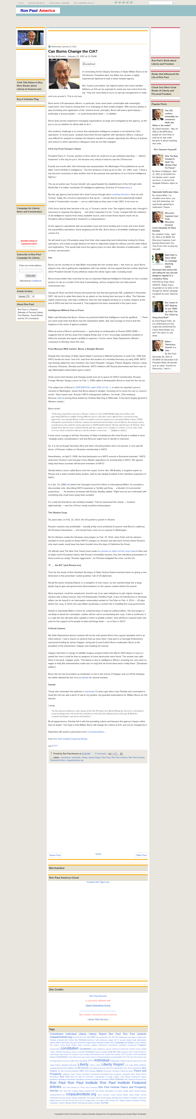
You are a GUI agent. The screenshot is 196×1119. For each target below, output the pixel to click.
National (96, 1068)
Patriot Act (124, 1071)
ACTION (115, 1037)
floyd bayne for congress (69, 1054)
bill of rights (87, 1043)
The (63, 1100)
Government (62, 1057)
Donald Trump (134, 1049)
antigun (111, 1040)
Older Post (141, 855)
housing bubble (116, 1057)
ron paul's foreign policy (124, 1091)
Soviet (103, 1098)
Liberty (84, 757)
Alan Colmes (69, 1040)
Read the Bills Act (77, 1077)
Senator (74, 1098)
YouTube (104, 1103)
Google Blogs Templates (136, 1114)
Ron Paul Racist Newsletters (102, 1091)
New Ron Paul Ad (112, 1068)
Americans (103, 1040)
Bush (112, 1043)
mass (131, 1065)
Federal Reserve (140, 1052)
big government (76, 1043)
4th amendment (102, 1037)
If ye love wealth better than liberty (75, 1061)
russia (113, 1095)
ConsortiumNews (95, 732)
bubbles (107, 1043)
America (82, 1040)
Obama (99, 1071)
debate (85, 677)
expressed (90, 691)
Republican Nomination (67, 1079)
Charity (74, 1045)
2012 (93, 1037)
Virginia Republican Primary (135, 1100)
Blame (94, 1043)
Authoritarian (141, 1040)
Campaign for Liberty (124, 1042)
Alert (76, 1040)
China (80, 1045)
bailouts (52, 1043)
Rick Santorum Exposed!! (165, 149)
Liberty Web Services (98, 1019)
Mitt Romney (83, 1068)
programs (117, 1074)
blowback (100, 1043)
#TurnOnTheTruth (79, 1037)
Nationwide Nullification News (165, 192)
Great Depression (74, 1057)
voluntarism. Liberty (57, 1103)
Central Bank (65, 1045)
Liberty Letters (95, 1065)
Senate (68, 1098)
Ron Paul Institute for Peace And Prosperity (80, 1087)
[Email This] (112, 753)
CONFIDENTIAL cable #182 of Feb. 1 (92, 387)
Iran (131, 1061)
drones (74, 1052)
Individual (76, 757)
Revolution (106, 1079)
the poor (75, 1100)
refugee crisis (119, 1077)
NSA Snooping (90, 1071)
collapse (94, 1045)
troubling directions (120, 194)
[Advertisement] (124, 11)
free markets (116, 1054)
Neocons (102, 1068)
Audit (134, 1040)
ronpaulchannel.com (57, 1095)
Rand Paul (64, 1077)
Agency (134, 1037)
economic (81, 1052)
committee (122, 1045)
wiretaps (97, 1103)
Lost (126, 1065)
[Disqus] (98, 806)
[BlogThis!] (115, 753)
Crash (94, 1049)
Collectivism (102, 1045)
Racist (138, 1074)
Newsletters (136, 1068)
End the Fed (114, 1052)
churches (86, 1045)
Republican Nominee (84, 1079)
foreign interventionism (92, 1054)
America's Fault (93, 1040)
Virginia (122, 1100)
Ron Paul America (73, 1114)
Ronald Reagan (140, 1091)
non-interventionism (71, 1071)
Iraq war (136, 1061)
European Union (127, 1052)
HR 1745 (126, 1057)
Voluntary (68, 1103)
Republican (54, 1079)
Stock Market (124, 1098)
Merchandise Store (36, 3)
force (82, 1054)
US (80, 1100)
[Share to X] (118, 753)
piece (127, 187)
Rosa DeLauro (103, 1095)
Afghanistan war (125, 1037)
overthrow (116, 1071)
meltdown (142, 1065)
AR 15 (116, 1040)
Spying (108, 1098)
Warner (75, 1103)
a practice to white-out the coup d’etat (117, 551)
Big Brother (66, 1043)
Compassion (132, 1045)
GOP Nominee (126, 1054)
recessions (90, 1077)
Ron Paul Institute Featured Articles (70, 739)
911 (110, 1037)
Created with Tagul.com (98, 882)
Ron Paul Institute (119, 757)
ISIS (144, 1061)
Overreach (107, 1071)
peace (131, 1071)
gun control (86, 1057)
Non (62, 1071)
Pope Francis (76, 1074)
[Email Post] (109, 753)
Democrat (116, 1049)
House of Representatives (101, 1057)
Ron (144, 1079)
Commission (113, 1045)
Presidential (94, 1074)
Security (62, 1098)
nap (90, 1068)
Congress (142, 1045)
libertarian (73, 1065)
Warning (81, 1103)
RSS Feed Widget (29, 246)
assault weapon (126, 1040)
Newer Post (55, 855)
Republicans (96, 1079)
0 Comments (100, 753)
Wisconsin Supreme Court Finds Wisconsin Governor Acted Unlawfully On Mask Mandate (165, 222)
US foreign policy (89, 1100)
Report (143, 1077)
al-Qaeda (60, 1040)
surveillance (133, 1098)
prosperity (126, 1074)
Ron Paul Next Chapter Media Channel (75, 1091)
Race (133, 1074)
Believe (58, 1043)
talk (68, 484)
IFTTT (55, 746)
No (59, 1071)
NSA (82, 1071)
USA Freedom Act (112, 1100)
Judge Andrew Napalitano (59, 1065)
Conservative (55, 1049)
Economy (89, 1052)
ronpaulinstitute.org (74, 760)
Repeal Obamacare (132, 1077)
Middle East (72, 1068)
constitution (65, 757)
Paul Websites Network (84, 3)
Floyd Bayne (54, 1054)
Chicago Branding (114, 1114)
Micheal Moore (62, 1068)
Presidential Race (106, 1074)
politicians (66, 1074)
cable (59, 398)
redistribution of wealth (104, 1077)
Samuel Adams (122, 1095)
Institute (123, 1061)
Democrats (124, 1049)
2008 (88, 1037)
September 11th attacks (87, 1098)
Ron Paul (106, 757)
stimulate (115, 1098)
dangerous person (104, 1049)
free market (106, 1054)
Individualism (115, 1061)
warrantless (89, 1103)
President (85, 1074)
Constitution (56, 1033)
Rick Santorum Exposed (133, 1079)
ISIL (141, 1061)
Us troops (100, 1100)
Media (136, 1065)
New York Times (126, 1068)
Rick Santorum (117, 1079)
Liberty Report (95, 757)
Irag (127, 1061)
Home (20, 3)
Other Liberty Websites (59, 3)
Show (98, 1098)
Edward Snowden (101, 1052)
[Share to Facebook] (121, 753)
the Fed (69, 1100)
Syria (141, 1098)
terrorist (58, 1100)
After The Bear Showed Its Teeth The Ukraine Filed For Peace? (171, 162)
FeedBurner (36, 281)
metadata (53, 1068)
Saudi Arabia (134, 1095)
